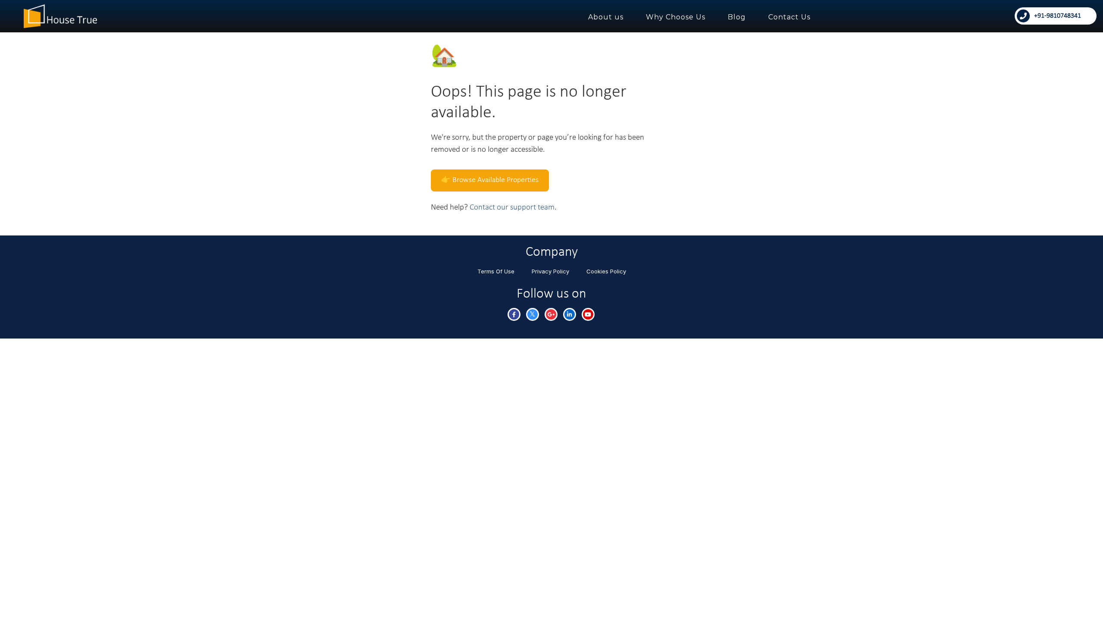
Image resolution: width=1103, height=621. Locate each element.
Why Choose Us (675, 17)
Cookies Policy (606, 271)
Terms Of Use (495, 271)
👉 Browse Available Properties (490, 180)
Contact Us (789, 17)
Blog (737, 17)
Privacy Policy (550, 271)
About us (605, 17)
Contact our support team (512, 208)
